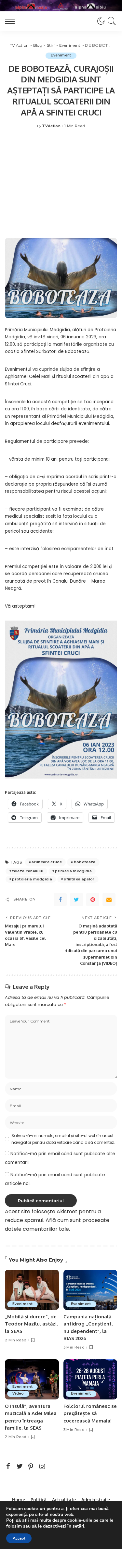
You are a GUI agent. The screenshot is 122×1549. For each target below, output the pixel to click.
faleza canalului (27, 871)
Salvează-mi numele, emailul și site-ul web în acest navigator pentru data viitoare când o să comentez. (63, 1139)
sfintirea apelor (79, 879)
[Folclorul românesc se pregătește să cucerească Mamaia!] (90, 1379)
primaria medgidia (73, 871)
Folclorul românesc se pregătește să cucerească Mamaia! (90, 1413)
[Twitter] (76, 899)
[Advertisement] (61, 186)
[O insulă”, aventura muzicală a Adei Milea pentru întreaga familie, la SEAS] (32, 1379)
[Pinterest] (92, 899)
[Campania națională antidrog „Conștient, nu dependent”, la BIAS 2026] (90, 1290)
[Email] (108, 899)
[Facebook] (60, 899)
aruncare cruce (47, 862)
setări (78, 1526)
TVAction (51, 126)
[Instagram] (42, 1466)
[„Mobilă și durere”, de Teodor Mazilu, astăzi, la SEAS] (32, 1290)
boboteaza (85, 862)
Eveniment (61, 55)
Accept (19, 1538)
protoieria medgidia (32, 879)
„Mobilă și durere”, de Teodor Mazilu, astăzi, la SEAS (31, 1323)
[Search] (110, 21)
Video (18, 1393)
